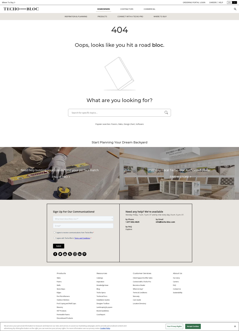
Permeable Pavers (63, 314)
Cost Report (101, 314)
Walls (58, 285)
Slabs (58, 278)
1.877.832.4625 (132, 222)
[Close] (235, 326)
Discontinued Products (65, 318)
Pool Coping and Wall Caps (66, 303)
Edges (59, 293)
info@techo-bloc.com (165, 222)
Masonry (60, 307)
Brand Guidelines (103, 311)
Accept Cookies (193, 326)
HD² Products (61, 311)
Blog (98, 289)
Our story (176, 278)
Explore (129, 229)
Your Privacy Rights (174, 326)
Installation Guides (103, 300)
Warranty (136, 296)
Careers (176, 282)
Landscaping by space (104, 307)
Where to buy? (138, 289)
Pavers (59, 282)
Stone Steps (61, 289)
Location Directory (139, 303)
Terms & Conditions (140, 293)
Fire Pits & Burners (63, 296)
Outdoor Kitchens (63, 300)
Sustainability (177, 293)
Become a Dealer (139, 285)
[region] (119, 326)
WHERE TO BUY (160, 16)
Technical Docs (102, 296)
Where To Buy (8, 2)
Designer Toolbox (103, 303)
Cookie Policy (105, 328)
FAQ (174, 285)
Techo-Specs (101, 293)
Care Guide (137, 300)
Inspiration (100, 282)
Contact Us (177, 289)
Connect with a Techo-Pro (130, 16)
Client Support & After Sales (142, 278)
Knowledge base (102, 285)
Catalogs (100, 278)
